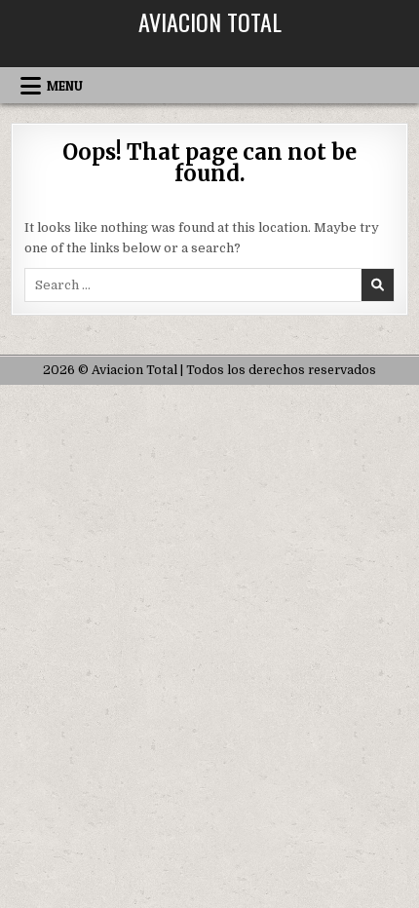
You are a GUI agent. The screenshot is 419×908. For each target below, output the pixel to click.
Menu (65, 86)
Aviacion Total (210, 21)
